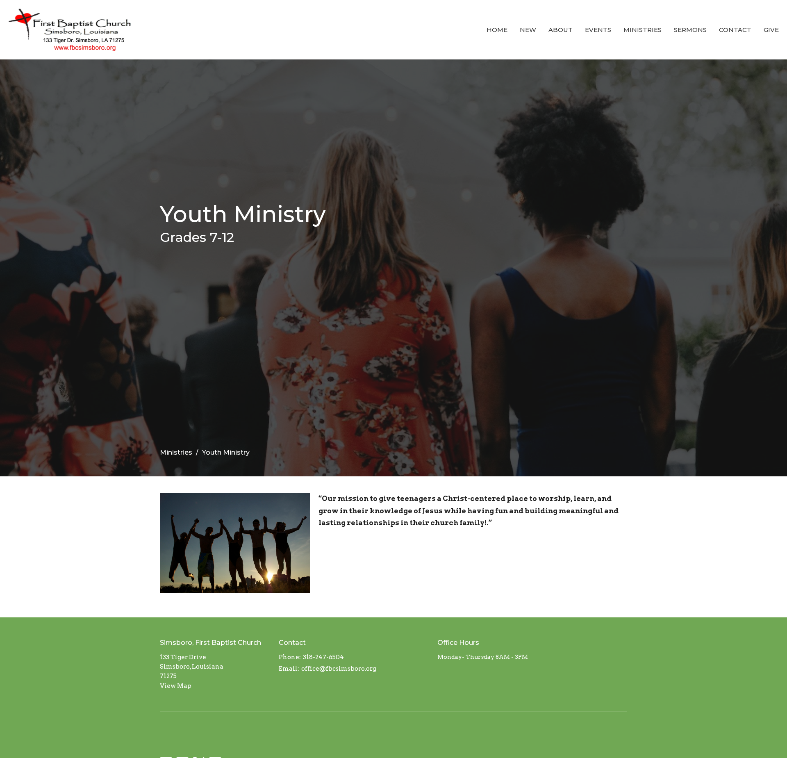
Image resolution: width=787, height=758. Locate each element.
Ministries (642, 30)
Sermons (690, 30)
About (560, 30)
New (528, 30)
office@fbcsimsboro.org (338, 668)
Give (771, 30)
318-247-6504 (323, 657)
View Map (175, 686)
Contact (735, 30)
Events (598, 30)
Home (497, 30)
